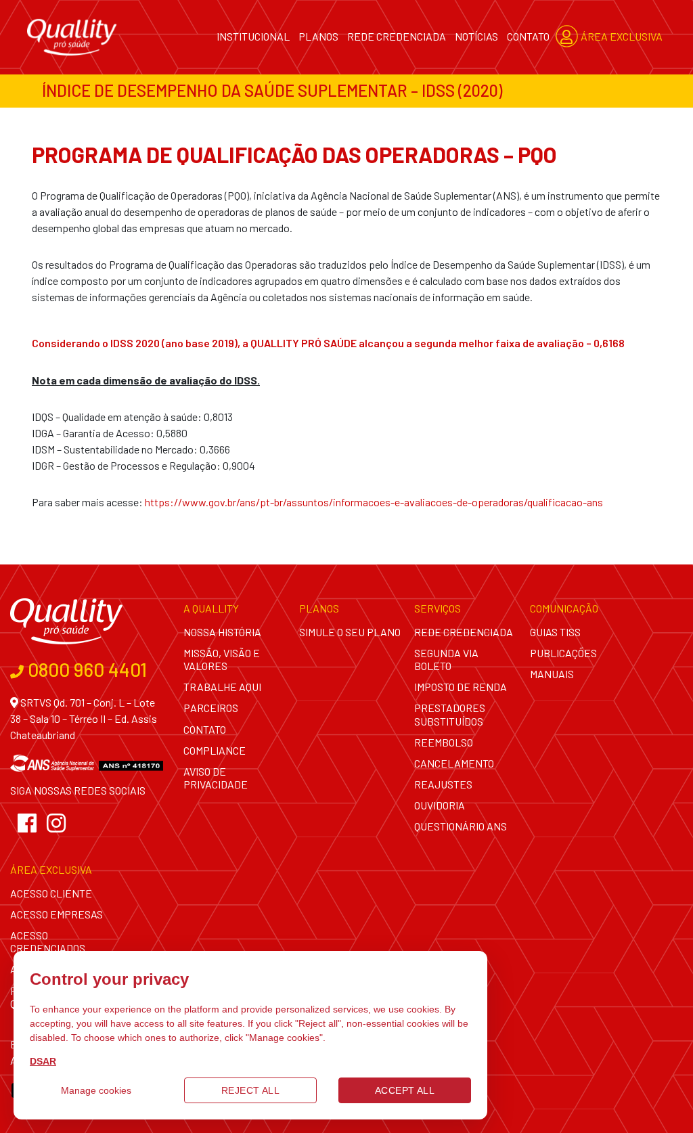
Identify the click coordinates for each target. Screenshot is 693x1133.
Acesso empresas (56, 914)
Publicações (563, 652)
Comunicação (564, 608)
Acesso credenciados (47, 941)
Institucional (253, 36)
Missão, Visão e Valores (221, 659)
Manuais (552, 673)
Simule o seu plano (350, 631)
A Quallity (211, 608)
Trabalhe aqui (222, 686)
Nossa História (222, 631)
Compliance (214, 750)
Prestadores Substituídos (449, 714)
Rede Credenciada (396, 36)
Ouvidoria (439, 805)
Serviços (437, 608)
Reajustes (443, 784)
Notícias (476, 36)
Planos (318, 36)
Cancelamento (454, 763)
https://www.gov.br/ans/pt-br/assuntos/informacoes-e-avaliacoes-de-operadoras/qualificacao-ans (374, 501)
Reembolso (443, 742)
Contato (528, 36)
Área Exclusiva (621, 36)
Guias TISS (555, 631)
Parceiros (210, 707)
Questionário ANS (460, 826)
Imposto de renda (460, 686)
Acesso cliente (51, 893)
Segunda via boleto (446, 659)
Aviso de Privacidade (215, 778)
